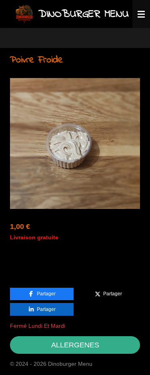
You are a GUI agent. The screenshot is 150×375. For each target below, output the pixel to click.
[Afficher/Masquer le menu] (141, 14)
